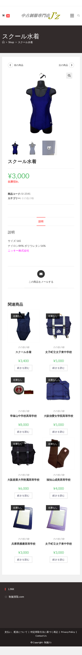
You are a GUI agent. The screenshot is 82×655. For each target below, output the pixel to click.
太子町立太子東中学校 (58, 352)
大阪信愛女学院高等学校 (58, 415)
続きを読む (23, 367)
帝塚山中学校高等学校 (23, 415)
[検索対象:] (77, 15)
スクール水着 (25, 42)
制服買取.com (16, 596)
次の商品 (63, 65)
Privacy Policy (68, 631)
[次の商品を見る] (71, 65)
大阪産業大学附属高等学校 (23, 479)
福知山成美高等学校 (59, 479)
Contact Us (41, 635)
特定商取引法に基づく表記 (44, 631)
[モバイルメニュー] (72, 15)
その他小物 (27, 198)
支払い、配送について (16, 631)
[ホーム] (3, 42)
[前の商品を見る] (10, 65)
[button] (69, 76)
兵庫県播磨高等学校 (23, 543)
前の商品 (18, 65)
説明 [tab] (41, 221)
